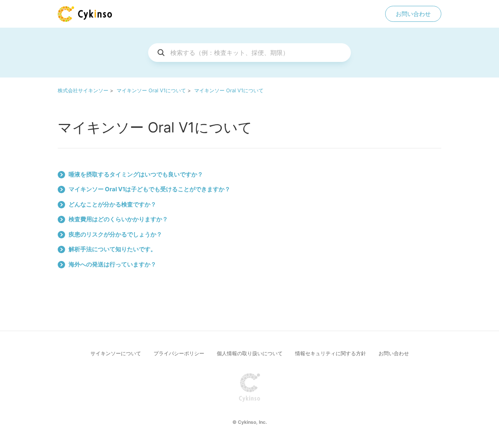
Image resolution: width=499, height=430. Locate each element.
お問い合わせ (413, 14)
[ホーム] (85, 14)
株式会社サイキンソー (83, 90)
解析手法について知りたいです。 (112, 249)
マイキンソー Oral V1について (151, 90)
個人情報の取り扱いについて (250, 353)
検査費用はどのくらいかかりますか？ (118, 219)
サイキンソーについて (115, 353)
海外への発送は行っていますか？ (112, 264)
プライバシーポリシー (179, 353)
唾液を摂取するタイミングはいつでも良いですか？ (136, 174)
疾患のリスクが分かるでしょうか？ (115, 234)
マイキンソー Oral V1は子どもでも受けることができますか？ (149, 189)
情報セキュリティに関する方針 (330, 353)
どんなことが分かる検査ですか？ (112, 204)
